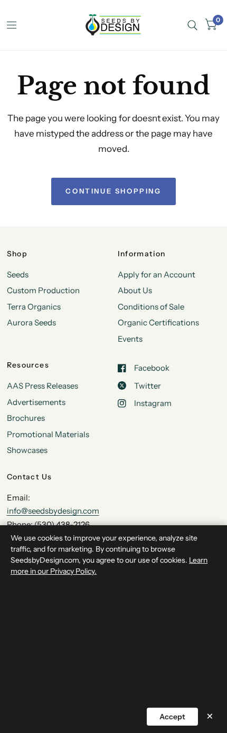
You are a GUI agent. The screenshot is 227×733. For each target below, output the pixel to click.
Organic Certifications (158, 322)
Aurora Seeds (31, 322)
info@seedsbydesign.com (53, 511)
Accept (172, 716)
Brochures (26, 418)
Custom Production (43, 290)
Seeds (18, 274)
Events (130, 339)
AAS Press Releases (42, 386)
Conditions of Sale (151, 307)
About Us (135, 290)
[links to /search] (192, 25)
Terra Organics (34, 307)
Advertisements (36, 402)
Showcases (27, 450)
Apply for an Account (156, 274)
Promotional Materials (48, 434)
